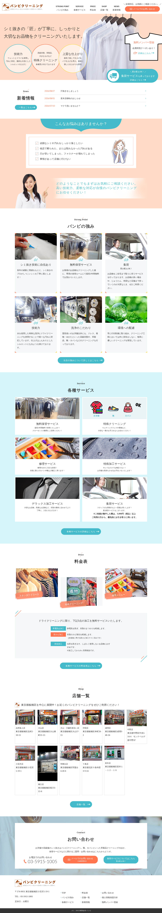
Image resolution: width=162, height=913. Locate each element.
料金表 (93, 8)
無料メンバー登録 (110, 902)
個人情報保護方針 (110, 897)
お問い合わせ (108, 892)
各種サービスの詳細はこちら (81, 531)
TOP (64, 892)
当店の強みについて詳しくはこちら (81, 360)
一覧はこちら (25, 107)
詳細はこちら (144, 53)
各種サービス (80, 8)
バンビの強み (62, 8)
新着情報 (117, 8)
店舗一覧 (104, 8)
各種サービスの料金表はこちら (81, 665)
